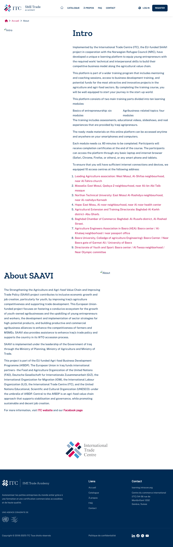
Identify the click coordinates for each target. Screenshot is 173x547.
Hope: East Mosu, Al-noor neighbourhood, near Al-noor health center (118, 204)
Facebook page (73, 410)
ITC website (45, 410)
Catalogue (73, 8)
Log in (146, 8)
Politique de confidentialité (102, 535)
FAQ (100, 8)
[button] (139, 8)
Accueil (92, 487)
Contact (110, 8)
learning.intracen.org (142, 487)
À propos (89, 8)
